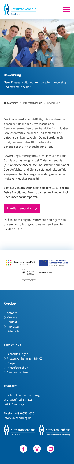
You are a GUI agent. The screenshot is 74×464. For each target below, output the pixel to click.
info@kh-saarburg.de (17, 418)
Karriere (12, 317)
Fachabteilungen (17, 354)
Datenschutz (15, 331)
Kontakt (12, 322)
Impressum (14, 326)
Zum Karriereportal (19, 208)
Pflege (11, 363)
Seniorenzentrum (18, 372)
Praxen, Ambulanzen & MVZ (24, 358)
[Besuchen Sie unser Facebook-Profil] (23, 449)
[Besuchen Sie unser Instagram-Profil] (37, 449)
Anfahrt (12, 313)
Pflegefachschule (18, 368)
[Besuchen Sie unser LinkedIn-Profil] (50, 449)
